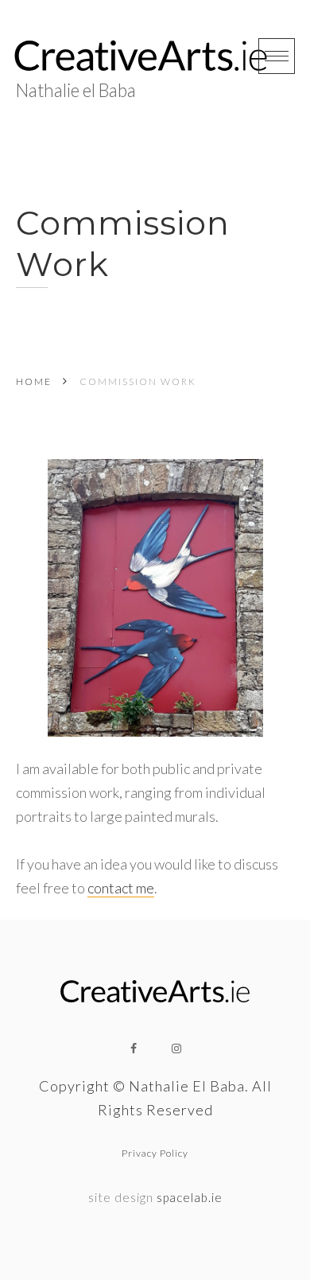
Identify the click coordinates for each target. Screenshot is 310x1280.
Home (34, 381)
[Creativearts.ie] (141, 56)
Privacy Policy (155, 1153)
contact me (120, 888)
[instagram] (176, 1048)
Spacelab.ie (190, 1197)
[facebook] (133, 1048)
